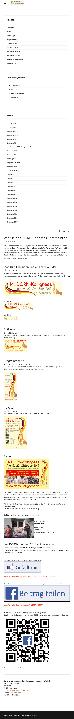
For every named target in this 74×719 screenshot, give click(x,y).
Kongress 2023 (12, 139)
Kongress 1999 (12, 218)
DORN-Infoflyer (12, 97)
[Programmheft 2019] (37, 386)
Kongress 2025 (12, 131)
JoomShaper (33, 715)
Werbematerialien (13, 47)
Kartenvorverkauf (13, 43)
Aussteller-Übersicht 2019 (15, 170)
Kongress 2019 (12, 143)
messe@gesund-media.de (18, 690)
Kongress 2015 (12, 186)
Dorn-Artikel (11, 123)
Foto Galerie (11, 127)
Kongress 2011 (12, 194)
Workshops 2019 (12, 159)
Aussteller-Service (13, 51)
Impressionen (12, 63)
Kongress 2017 (12, 178)
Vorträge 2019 (11, 155)
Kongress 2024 (12, 135)
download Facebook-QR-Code (14, 668)
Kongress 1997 (12, 222)
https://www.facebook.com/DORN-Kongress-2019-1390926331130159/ (29, 576)
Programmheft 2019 (13, 163)
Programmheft (12, 40)
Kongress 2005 (12, 206)
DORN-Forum (12, 89)
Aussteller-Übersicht (14, 55)
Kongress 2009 (12, 198)
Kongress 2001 (12, 214)
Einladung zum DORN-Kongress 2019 (19, 147)
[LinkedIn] (64, 231)
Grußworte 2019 (12, 151)
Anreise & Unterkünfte (15, 59)
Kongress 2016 (12, 182)
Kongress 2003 (12, 210)
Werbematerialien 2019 (14, 167)
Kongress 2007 (12, 202)
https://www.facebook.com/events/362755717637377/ (23, 605)
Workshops (11, 36)
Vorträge (10, 32)
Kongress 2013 (12, 190)
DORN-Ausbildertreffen (15, 93)
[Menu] (5, 3)
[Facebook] (59, 231)
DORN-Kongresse (13, 85)
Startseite (10, 28)
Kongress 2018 (12, 175)
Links (9, 101)
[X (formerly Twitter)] (68, 231)
